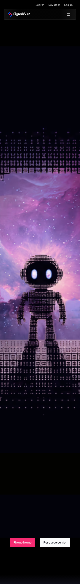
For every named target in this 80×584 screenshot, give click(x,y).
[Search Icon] (39, 5)
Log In (68, 5)
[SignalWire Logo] (19, 14)
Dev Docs (54, 5)
